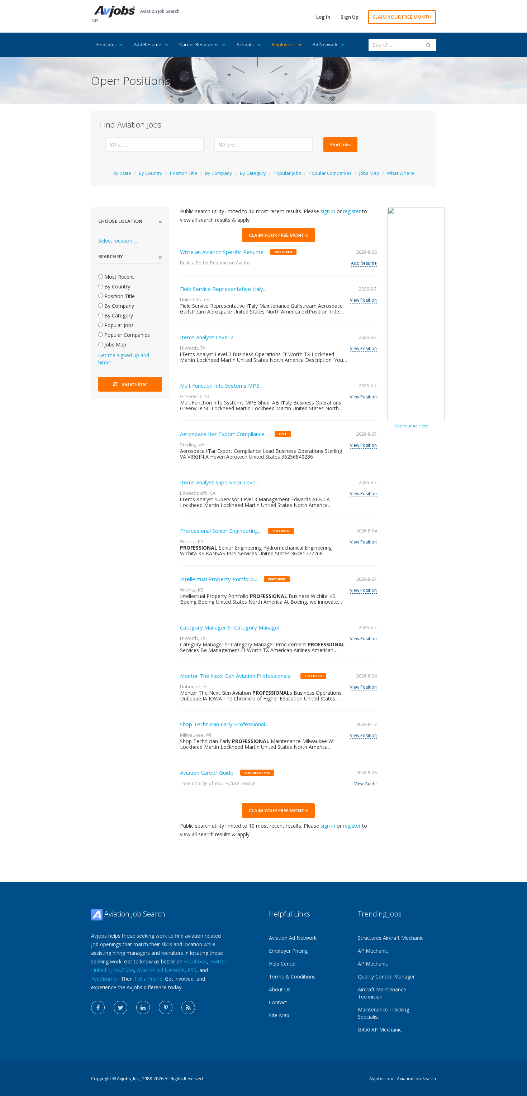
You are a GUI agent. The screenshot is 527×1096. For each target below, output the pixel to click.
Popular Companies (330, 173)
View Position (363, 300)
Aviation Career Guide (206, 772)
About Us (279, 989)
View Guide (365, 784)
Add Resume (147, 44)
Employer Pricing (288, 950)
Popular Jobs (287, 173)
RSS (191, 970)
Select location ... (117, 240)
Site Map (279, 1015)
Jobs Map (369, 173)
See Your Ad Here (411, 426)
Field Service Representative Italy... (223, 288)
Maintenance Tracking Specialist (383, 1013)
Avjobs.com (381, 1079)
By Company (218, 173)
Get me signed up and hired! (123, 359)
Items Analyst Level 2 (206, 337)
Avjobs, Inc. (128, 1079)
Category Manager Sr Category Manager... (232, 627)
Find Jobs (106, 44)
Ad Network (325, 44)
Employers (283, 44)
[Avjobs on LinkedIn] (143, 1007)
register (352, 211)
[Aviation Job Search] (114, 11)
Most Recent (118, 276)
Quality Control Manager (386, 976)
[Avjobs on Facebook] (98, 1007)
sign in (328, 211)
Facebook (195, 961)
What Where (400, 173)
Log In (323, 17)
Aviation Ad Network (161, 970)
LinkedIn (100, 970)
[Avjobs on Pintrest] (165, 1007)
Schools (245, 44)
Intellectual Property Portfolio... (218, 579)
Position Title (184, 173)
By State (122, 173)
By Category (253, 173)
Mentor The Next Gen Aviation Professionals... (237, 675)
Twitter (218, 961)
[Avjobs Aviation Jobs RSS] (188, 1007)
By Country (150, 173)
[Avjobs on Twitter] (120, 1007)
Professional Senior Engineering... (220, 530)
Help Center (282, 963)
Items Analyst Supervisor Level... (220, 482)
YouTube (123, 970)
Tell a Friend (148, 978)
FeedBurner (104, 978)
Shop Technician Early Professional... (224, 724)
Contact (278, 1002)
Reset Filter (134, 384)
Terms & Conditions (292, 976)
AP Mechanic (373, 950)
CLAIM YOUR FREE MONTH (402, 17)
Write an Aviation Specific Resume (222, 251)
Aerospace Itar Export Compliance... (224, 433)
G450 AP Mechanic (380, 1029)
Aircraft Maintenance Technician (382, 993)
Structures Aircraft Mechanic (390, 937)
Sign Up (350, 17)
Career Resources (199, 44)
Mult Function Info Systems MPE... (221, 385)
